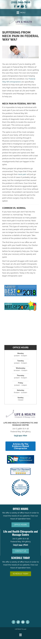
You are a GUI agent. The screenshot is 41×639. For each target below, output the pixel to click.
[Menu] (20, 634)
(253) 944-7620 (20, 2)
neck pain (22, 174)
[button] (20, 524)
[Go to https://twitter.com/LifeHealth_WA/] (18, 622)
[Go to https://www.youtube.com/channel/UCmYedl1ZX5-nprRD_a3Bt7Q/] (23, 622)
